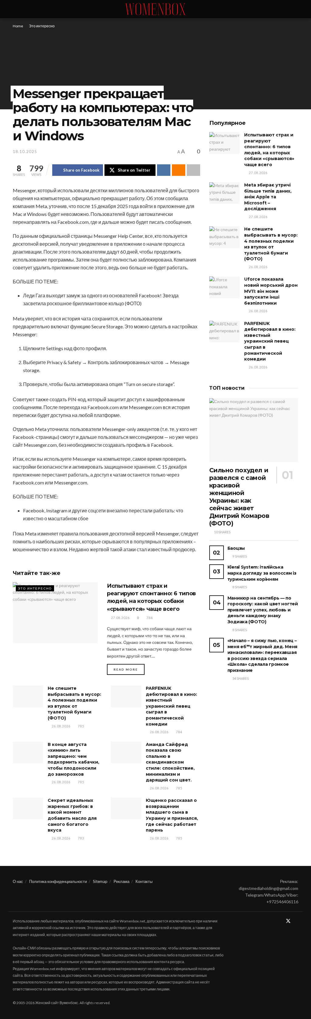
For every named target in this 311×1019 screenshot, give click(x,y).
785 (80, 726)
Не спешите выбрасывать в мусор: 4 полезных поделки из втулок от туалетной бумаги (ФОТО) (74, 703)
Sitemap (100, 881)
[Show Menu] (15, 9)
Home (18, 26)
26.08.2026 (60, 726)
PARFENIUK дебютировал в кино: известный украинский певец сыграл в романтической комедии (171, 706)
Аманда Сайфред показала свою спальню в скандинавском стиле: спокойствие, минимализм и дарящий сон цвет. (170, 762)
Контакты (143, 881)
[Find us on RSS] (296, 921)
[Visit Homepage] (155, 9)
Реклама (121, 881)
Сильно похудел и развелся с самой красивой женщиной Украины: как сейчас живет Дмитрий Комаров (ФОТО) (239, 497)
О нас (18, 881)
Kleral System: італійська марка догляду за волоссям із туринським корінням (261, 573)
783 (80, 838)
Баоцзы (236, 548)
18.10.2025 (25, 151)
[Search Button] (295, 9)
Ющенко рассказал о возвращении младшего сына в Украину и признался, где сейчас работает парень (172, 815)
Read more (129, 669)
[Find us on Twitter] (288, 921)
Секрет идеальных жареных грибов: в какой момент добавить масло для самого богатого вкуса (72, 815)
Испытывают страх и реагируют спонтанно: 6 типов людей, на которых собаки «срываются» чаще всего (269, 149)
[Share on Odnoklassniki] (178, 170)
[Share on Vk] (163, 170)
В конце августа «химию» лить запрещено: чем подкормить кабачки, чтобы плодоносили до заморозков (73, 759)
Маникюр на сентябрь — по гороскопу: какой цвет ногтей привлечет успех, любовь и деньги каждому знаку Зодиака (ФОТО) (262, 609)
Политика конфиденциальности (58, 881)
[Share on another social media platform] (193, 170)
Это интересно (42, 26)
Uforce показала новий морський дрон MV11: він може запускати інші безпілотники (271, 291)
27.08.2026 (120, 618)
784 (149, 618)
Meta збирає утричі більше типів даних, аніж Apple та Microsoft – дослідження (268, 196)
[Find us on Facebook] (280, 921)
